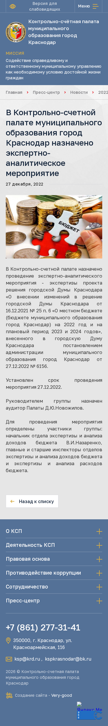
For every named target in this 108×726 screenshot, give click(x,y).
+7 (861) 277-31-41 (43, 627)
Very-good (61, 695)
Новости (79, 92)
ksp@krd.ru (27, 659)
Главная (14, 92)
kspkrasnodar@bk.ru (68, 659)
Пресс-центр (46, 92)
